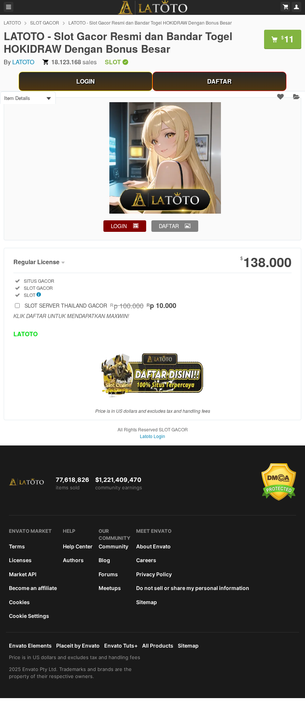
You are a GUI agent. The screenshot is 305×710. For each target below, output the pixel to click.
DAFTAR (219, 81)
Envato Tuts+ (121, 645)
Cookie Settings (29, 616)
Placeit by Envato (78, 645)
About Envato (153, 546)
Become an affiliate (33, 588)
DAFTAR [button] (169, 226)
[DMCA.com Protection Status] (278, 499)
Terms (17, 546)
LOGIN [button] (119, 226)
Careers (146, 560)
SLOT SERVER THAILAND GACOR (100, 305)
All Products (157, 645)
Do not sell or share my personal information (192, 588)
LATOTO (12, 22)
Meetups (110, 588)
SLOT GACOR (44, 22)
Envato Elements (30, 645)
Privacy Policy (154, 574)
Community (113, 546)
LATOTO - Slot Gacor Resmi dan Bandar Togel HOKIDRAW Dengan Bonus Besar (150, 22)
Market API (22, 574)
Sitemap (146, 602)
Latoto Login (152, 436)
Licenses (20, 560)
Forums (108, 574)
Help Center (78, 546)
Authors (73, 560)
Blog (104, 560)
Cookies (19, 602)
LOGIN (85, 81)
